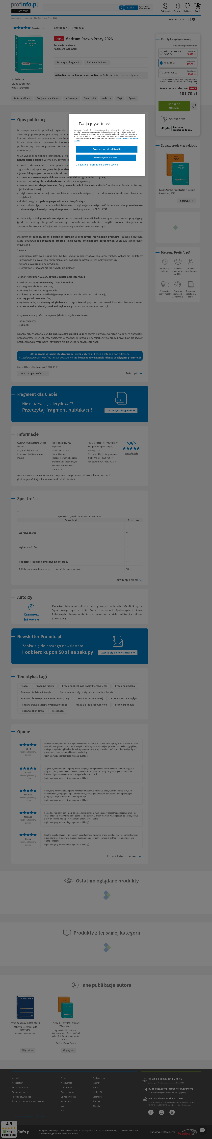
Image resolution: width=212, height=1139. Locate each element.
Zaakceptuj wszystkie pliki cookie (107, 149)
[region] (107, 145)
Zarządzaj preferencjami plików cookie (97, 164)
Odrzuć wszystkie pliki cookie (105, 158)
